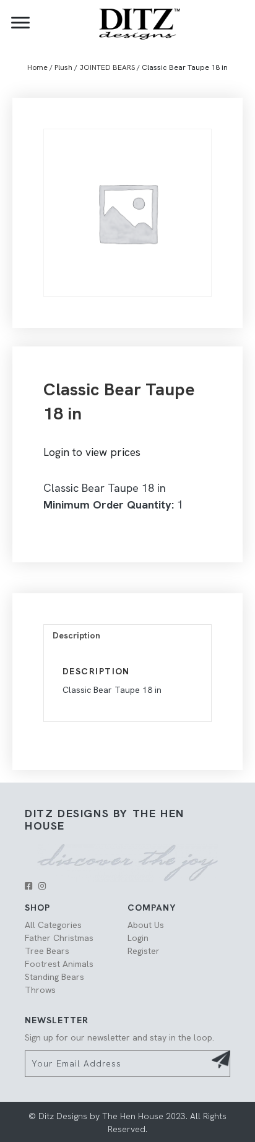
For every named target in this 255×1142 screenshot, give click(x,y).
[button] (28, 886)
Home (37, 67)
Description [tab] (76, 635)
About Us (145, 924)
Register (143, 950)
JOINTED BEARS (107, 67)
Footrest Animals (59, 963)
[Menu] (20, 22)
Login (138, 937)
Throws (40, 989)
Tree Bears (47, 950)
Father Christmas (59, 937)
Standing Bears (54, 976)
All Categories (53, 924)
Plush (63, 67)
